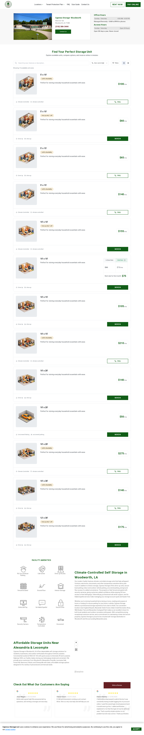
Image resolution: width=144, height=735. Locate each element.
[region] (102, 657)
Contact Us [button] (63, 31)
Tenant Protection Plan (54, 4)
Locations (38, 4)
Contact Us (85, 4)
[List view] (124, 63)
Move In (118, 139)
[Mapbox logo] (78, 672)
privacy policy (10, 729)
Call (119, 102)
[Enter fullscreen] (76, 649)
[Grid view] (128, 63)
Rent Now (117, 4)
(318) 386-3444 (61, 26)
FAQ (68, 4)
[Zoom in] (76, 642)
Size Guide (76, 4)
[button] (16, 26)
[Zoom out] (76, 645)
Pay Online (133, 4)
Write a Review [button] (117, 685)
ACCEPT (136, 729)
